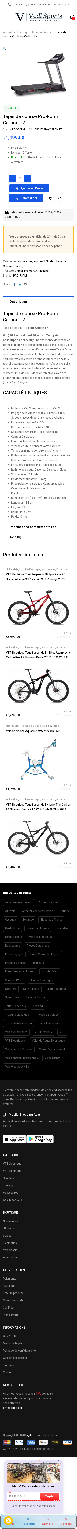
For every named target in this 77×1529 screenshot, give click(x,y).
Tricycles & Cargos (47, 1015)
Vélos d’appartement (52, 1049)
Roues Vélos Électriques (20, 971)
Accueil (7, 32)
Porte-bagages (14, 954)
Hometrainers (13, 937)
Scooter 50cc (50, 971)
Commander (29, 198)
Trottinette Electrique (18, 1023)
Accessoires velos (50, 902)
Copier (50, 1496)
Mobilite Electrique (29, 569)
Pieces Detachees (38, 946)
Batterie (65, 911)
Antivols (10, 911)
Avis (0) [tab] (15, 537)
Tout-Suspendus (15, 1006)
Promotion (30, 271)
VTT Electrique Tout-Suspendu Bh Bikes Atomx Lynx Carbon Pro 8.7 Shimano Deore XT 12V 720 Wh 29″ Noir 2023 (38, 657)
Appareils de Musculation (37, 911)
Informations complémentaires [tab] (33, 527)
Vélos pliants (52, 1058)
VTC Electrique (43, 1032)
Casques (10, 920)
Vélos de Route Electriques (48, 1041)
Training (22, 32)
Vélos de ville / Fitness (18, 1049)
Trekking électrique (17, 1015)
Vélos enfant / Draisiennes (21, 1058)
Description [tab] (18, 301)
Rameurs (38, 963)
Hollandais (12, 569)
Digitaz (29, 1435)
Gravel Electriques (38, 928)
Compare (59, 198)
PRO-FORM (18, 129)
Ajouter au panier (32, 188)
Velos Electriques (49, 1023)
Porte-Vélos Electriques (45, 954)
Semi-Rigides (31, 989)
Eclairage (28, 920)
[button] (4, 49)
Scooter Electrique (41, 980)
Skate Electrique (56, 989)
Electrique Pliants (51, 920)
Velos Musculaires (16, 1032)
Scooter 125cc (14, 980)
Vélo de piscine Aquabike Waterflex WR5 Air (33, 731)
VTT (62, 1032)
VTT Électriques (15, 1041)
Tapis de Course (41, 32)
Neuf (20, 271)
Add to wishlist (50, 198)
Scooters (10, 989)
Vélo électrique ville (17, 1067)
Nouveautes (25, 262)
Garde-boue (12, 928)
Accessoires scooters (18, 902)
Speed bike (12, 997)
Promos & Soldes (44, 262)
